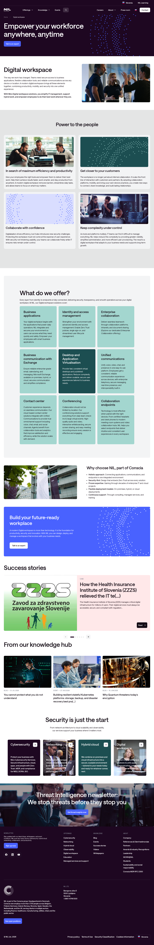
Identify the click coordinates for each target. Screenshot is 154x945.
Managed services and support (76, 861)
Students (127, 861)
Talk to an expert (12, 44)
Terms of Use (87, 937)
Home (6, 17)
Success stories (99, 845)
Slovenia (129, 3)
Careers (100, 10)
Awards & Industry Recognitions (136, 849)
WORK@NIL (128, 857)
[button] (88, 637)
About (110, 10)
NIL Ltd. (66, 886)
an (18, 545)
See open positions (13, 921)
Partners (126, 845)
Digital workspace (71, 853)
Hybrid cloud (69, 845)
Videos (96, 849)
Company (127, 838)
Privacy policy (73, 937)
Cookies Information (125, 937)
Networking (68, 842)
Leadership (127, 853)
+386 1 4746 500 (70, 898)
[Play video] (116, 83)
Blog (95, 838)
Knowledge (98, 833)
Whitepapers (98, 853)
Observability (69, 849)
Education (68, 857)
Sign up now (11, 846)
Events (96, 842)
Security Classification (104, 937)
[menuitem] (77, 837)
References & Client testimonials (136, 842)
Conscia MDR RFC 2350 (133, 871)
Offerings (67, 833)
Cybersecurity (69, 838)
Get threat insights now (77, 812)
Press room (125, 10)
